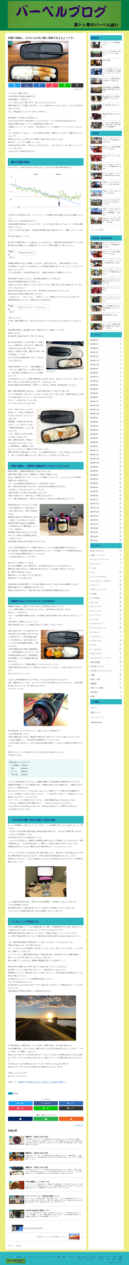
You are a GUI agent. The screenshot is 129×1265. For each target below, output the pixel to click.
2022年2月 (105, 495)
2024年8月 (105, 372)
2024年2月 (105, 397)
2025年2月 (105, 356)
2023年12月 (105, 405)
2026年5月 (105, 340)
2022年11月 (105, 458)
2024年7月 (105, 376)
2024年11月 (105, 360)
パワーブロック (106, 623)
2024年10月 (105, 364)
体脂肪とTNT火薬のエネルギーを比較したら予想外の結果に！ (42, 1082)
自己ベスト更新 (106, 687)
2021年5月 (105, 532)
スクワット (106, 585)
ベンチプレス (106, 649)
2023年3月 (105, 442)
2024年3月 (105, 393)
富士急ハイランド (106, 666)
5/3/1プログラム (106, 550)
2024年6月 (105, 380)
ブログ (106, 645)
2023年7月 (105, 425)
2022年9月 (105, 466)
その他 (106, 593)
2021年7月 (105, 524)
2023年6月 (105, 429)
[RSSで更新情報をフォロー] (71, 1119)
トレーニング (106, 610)
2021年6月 (105, 528)
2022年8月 (105, 470)
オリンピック (106, 563)
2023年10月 (105, 413)
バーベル (106, 619)
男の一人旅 (106, 679)
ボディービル (106, 653)
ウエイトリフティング (106, 559)
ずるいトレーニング (106, 589)
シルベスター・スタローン (106, 580)
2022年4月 (105, 487)
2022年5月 (105, 483)
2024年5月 (105, 385)
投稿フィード (96, 712)
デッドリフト (106, 606)
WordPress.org (96, 722)
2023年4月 (105, 438)
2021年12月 (105, 503)
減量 (11, 1093)
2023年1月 (105, 450)
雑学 (106, 696)
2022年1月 (105, 499)
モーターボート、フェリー (106, 657)
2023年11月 (105, 409)
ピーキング (106, 632)
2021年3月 (105, 540)
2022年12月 (105, 454)
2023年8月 (105, 421)
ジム (106, 572)
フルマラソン (106, 636)
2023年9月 (105, 417)
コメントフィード (97, 717)
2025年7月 (105, 352)
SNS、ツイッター (106, 555)
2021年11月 (105, 507)
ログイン (94, 707)
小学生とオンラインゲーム (106, 670)
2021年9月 (105, 515)
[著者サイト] (20, 1119)
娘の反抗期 (106, 662)
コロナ (106, 568)
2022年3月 (105, 491)
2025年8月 (105, 348)
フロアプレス (106, 640)
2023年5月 (105, 434)
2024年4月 (105, 389)
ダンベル (106, 602)
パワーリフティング (106, 627)
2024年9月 (105, 368)
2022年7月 (105, 475)
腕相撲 (106, 683)
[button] (120, 230)
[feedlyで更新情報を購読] (45, 1119)
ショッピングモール (106, 576)
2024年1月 (105, 401)
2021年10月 (105, 511)
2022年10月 (105, 462)
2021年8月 (105, 520)
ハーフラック (106, 615)
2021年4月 (105, 536)
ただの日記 (106, 597)
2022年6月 (105, 479)
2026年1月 (105, 344)
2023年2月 (105, 446)
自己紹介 (106, 692)
